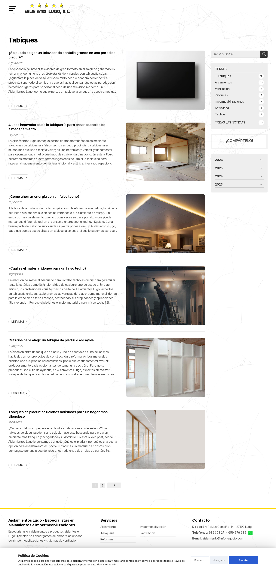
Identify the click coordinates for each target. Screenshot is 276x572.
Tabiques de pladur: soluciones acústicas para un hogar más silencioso (58, 414)
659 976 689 (237, 532)
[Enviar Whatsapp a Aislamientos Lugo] (250, 533)
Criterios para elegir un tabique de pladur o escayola (51, 340)
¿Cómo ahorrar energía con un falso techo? (44, 196)
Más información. (107, 564)
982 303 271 (217, 532)
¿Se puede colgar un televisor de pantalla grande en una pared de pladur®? (61, 55)
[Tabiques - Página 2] (114, 485)
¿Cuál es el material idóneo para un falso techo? (47, 268)
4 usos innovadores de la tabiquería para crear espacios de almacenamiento (56, 127)
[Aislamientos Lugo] (47, 8)
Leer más (17, 106)
